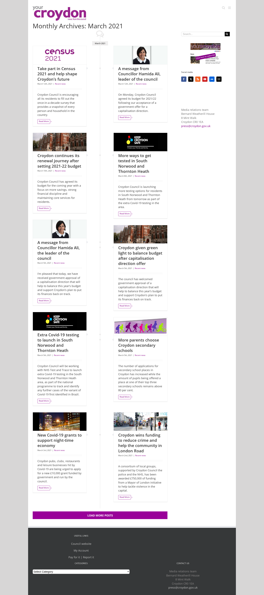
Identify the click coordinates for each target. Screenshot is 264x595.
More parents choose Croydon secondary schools (138, 345)
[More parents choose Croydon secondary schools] (140, 326)
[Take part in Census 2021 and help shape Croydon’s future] (59, 55)
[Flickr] (212, 79)
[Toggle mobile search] (223, 7)
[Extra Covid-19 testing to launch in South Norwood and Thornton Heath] (59, 321)
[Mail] (219, 79)
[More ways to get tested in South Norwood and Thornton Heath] (140, 142)
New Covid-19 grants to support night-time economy (59, 440)
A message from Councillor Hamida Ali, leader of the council (139, 74)
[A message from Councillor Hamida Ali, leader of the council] (140, 55)
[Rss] (197, 79)
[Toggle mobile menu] (229, 7)
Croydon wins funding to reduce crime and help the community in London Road (140, 443)
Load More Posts (100, 515)
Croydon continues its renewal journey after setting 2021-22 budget (59, 161)
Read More (44, 121)
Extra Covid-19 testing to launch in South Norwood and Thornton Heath (58, 342)
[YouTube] (204, 79)
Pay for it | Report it (81, 557)
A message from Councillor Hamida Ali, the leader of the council (58, 250)
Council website (81, 544)
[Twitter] (190, 79)
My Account (81, 550)
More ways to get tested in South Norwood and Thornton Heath (134, 163)
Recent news (60, 84)
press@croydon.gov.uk (195, 126)
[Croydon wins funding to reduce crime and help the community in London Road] (140, 421)
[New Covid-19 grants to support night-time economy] (59, 421)
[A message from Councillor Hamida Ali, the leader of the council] (59, 229)
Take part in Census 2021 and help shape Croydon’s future (57, 74)
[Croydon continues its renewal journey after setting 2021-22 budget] (59, 142)
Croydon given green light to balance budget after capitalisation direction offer (140, 255)
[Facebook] (183, 79)
